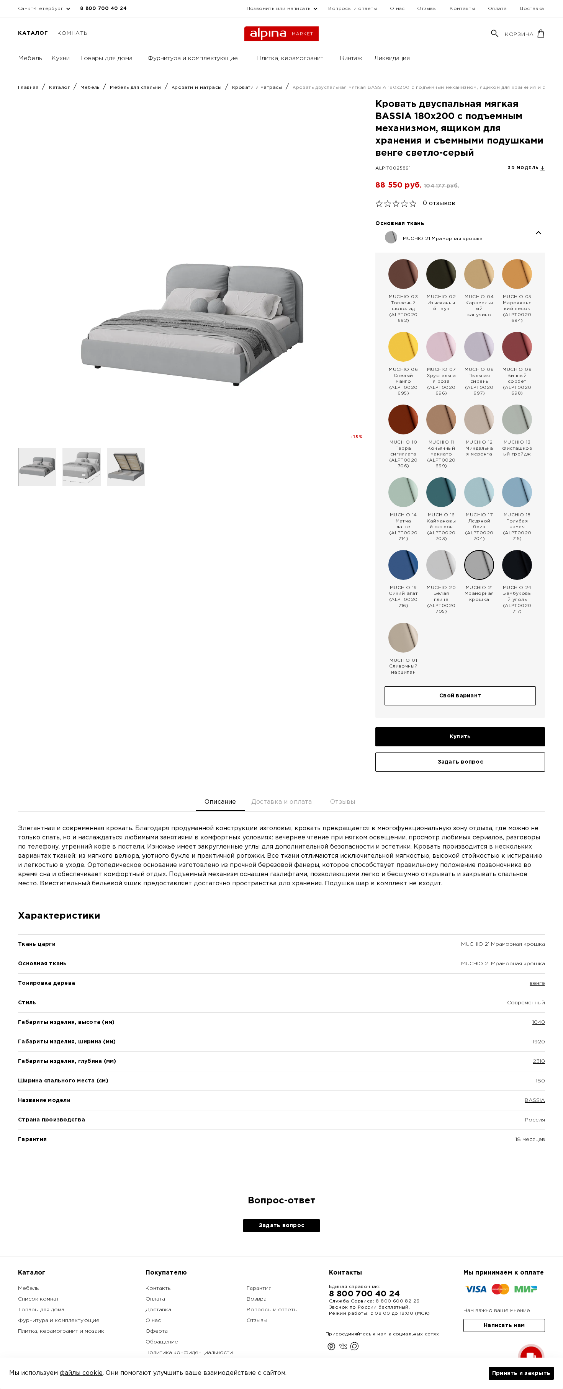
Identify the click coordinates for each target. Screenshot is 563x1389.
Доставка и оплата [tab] (281, 802)
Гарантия (259, 1288)
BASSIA (535, 1100)
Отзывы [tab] (342, 802)
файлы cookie (81, 1373)
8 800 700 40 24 (103, 9)
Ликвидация (392, 58)
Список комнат (38, 1299)
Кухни (60, 58)
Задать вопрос (460, 762)
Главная (29, 87)
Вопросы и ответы (352, 9)
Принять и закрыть (521, 1373)
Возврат (258, 1299)
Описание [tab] (220, 802)
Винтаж (351, 58)
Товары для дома (106, 58)
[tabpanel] (281, 997)
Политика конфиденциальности (189, 1352)
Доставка (532, 9)
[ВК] (343, 1347)
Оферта (157, 1331)
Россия (535, 1120)
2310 (539, 1061)
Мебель (30, 58)
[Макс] (354, 1347)
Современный (526, 1003)
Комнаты (72, 33)
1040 (538, 1022)
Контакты (462, 9)
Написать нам (504, 1325)
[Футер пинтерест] (331, 1347)
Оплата (497, 9)
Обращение (162, 1342)
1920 (539, 1042)
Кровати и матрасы (197, 87)
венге (537, 983)
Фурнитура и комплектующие (192, 58)
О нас (397, 9)
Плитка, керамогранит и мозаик (61, 1331)
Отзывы (427, 9)
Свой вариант (460, 696)
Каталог (33, 33)
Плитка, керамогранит (289, 58)
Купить (460, 736)
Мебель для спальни (136, 87)
